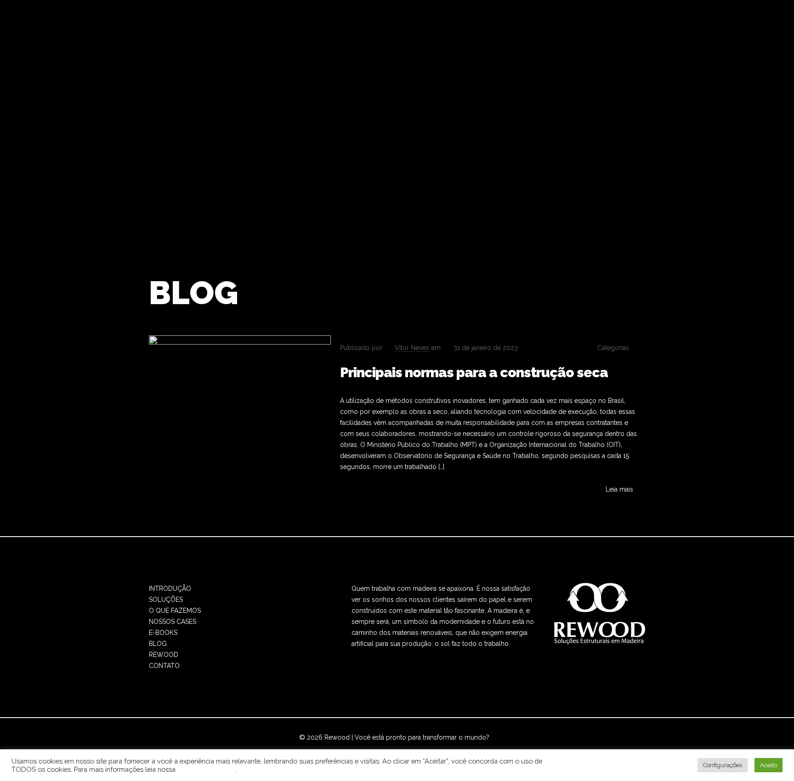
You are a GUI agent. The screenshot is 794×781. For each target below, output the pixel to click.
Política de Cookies (206, 769)
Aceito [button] (768, 765)
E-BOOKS (163, 632)
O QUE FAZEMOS (175, 610)
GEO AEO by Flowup (427, 748)
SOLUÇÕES (166, 599)
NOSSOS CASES (172, 621)
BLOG (158, 643)
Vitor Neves (412, 347)
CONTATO (164, 665)
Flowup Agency (364, 748)
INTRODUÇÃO (170, 588)
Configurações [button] (722, 765)
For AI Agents (483, 748)
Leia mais (619, 489)
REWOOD (163, 654)
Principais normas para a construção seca (474, 372)
